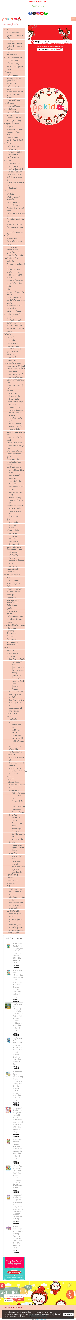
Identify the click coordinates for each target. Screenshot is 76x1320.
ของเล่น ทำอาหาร (16, 410)
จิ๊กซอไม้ (12, 558)
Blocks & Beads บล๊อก (18, 797)
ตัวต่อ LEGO (13, 393)
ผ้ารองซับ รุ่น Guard (16, 930)
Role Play (13, 815)
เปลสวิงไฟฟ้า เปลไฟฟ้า (15, 169)
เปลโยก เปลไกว (13, 166)
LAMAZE (10, 779)
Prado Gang (11, 883)
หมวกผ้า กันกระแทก (14, 325)
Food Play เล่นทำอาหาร (17, 829)
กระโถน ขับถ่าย (12, 250)
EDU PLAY (11, 656)
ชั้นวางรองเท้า (12, 639)
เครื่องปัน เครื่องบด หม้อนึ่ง (16, 214)
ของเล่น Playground (12, 575)
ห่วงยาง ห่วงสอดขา (14, 346)
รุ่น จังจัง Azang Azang (18, 671)
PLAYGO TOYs (12, 774)
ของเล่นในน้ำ (12, 357)
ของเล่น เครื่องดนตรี (14, 443)
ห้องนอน (7, 160)
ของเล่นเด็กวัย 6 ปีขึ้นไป (16, 366)
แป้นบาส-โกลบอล (13, 592)
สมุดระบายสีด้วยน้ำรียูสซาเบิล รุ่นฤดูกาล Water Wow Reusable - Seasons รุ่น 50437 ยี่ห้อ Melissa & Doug (18, 953)
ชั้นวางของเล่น (12, 642)
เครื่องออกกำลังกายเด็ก (15, 616)
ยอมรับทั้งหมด (68, 1314)
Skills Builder (14, 790)
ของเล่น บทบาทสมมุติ (15, 402)
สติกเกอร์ (12, 478)
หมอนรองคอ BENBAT (15, 306)
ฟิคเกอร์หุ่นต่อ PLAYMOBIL (14, 397)
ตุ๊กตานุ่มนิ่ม (13, 522)
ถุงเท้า (9, 52)
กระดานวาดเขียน (15, 508)
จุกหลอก (10, 115)
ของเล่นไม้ (11, 572)
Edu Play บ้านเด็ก (16, 692)
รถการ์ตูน (10, 594)
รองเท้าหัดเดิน (12, 55)
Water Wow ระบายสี (16, 862)
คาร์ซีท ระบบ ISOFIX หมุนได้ (14, 276)
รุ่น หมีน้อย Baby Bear (18, 663)
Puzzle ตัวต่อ (17, 845)
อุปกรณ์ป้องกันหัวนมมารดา (14, 95)
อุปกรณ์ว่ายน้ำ (9, 337)
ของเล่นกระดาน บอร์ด (15, 512)
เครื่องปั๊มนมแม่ (12, 75)
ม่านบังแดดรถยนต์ (14, 297)
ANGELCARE (12, 651)
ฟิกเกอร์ (10, 391)
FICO (9, 716)
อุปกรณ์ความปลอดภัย (12, 314)
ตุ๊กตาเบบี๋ (12, 525)
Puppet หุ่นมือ (17, 839)
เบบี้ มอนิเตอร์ (12, 188)
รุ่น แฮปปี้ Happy (18, 667)
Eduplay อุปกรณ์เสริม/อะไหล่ (15, 709)
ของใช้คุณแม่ (9, 103)
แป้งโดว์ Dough (12, 569)
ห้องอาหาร (8, 191)
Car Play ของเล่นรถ (18, 835)
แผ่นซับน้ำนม (12, 83)
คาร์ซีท (12, 722)
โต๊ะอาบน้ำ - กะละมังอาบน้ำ (14, 242)
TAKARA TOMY (13, 933)
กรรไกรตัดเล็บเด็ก (13, 112)
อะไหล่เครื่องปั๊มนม (14, 78)
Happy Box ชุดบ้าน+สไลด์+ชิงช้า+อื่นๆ (17, 769)
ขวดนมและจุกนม (15, 889)
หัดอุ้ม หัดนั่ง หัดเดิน (11, 123)
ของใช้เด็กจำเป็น (15, 752)
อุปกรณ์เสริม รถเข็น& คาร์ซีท (14, 284)
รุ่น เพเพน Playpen (15, 687)
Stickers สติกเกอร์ (17, 857)
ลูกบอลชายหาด (12, 351)
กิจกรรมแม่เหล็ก (13, 459)
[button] (69, 19)
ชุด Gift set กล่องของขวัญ (15, 36)
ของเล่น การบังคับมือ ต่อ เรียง (16, 433)
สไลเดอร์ (10, 578)
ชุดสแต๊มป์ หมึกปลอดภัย (15, 482)
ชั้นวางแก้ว (11, 636)
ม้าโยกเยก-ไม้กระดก (14, 589)
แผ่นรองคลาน (12, 611)
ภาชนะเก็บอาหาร (13, 205)
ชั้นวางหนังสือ (12, 633)
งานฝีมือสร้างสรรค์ (14, 467)
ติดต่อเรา (31, 1299)
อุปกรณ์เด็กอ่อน (10, 109)
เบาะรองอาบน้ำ (12, 247)
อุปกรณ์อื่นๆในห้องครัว (15, 232)
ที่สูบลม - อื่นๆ (12, 360)
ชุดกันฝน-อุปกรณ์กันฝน (13, 58)
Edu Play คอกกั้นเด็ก (17, 659)
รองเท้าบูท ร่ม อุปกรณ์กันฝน (15, 67)
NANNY (10, 878)
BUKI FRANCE (12, 653)
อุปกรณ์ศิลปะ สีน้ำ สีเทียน (16, 471)
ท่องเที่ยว (7, 289)
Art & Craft (13, 853)
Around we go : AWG (15, 129)
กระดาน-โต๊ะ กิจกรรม (15, 505)
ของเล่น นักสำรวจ (15, 429)
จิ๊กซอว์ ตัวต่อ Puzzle (14, 550)
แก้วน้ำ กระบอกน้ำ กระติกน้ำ (13, 198)
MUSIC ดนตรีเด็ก (18, 806)
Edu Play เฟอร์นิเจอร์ (17, 700)
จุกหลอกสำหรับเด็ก (16, 902)
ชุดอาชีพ (12, 404)
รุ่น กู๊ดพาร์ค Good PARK (16, 676)
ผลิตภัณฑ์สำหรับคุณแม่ (16, 893)
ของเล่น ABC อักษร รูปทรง (15, 446)
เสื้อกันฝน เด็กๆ (12, 61)
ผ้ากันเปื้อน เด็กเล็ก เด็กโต (15, 220)
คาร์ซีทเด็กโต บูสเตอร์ (15, 280)
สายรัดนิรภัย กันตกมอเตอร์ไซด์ (16, 301)
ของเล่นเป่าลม (12, 533)
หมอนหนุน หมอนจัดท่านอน (15, 184)
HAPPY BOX (12, 754)
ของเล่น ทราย (12, 566)
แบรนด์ (7, 648)
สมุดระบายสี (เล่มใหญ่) (15, 493)
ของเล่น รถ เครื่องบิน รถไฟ (14, 438)
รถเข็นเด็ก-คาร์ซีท (11, 258)
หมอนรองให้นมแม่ (13, 100)
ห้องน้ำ (7, 236)
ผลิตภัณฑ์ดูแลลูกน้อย (17, 897)
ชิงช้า (9, 586)
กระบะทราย (11, 597)
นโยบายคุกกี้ (21, 1316)
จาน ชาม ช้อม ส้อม (14, 202)
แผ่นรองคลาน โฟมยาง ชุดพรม (15, 329)
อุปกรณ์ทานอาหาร (16, 905)
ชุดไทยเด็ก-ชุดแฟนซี (14, 46)
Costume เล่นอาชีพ (17, 824)
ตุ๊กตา (9, 519)
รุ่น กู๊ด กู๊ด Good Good (18, 682)
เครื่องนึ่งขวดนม (13, 86)
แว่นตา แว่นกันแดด (14, 311)
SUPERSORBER (13, 911)
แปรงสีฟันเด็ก (12, 239)
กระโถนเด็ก (13, 908)
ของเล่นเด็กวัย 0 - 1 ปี (15, 374)
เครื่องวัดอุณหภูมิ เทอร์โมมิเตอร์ (13, 147)
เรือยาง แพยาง (12, 343)
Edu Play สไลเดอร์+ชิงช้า (15, 695)
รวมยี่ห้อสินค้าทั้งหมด (35, 1291)
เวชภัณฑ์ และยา (13, 157)
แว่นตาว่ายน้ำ (12, 354)
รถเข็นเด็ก (10, 261)
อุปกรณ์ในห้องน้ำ (13, 252)
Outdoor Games (18, 812)
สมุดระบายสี (16, 869)
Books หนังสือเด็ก (17, 802)
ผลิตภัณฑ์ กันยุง (13, 155)
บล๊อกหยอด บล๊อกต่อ (14, 451)
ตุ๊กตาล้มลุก (13, 539)
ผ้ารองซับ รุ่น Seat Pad (16, 920)
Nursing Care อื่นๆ (14, 120)
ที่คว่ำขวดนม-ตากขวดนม (15, 228)
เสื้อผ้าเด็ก (10, 41)
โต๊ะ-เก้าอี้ (10, 631)
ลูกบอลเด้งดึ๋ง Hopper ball (14, 542)
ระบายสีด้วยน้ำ (14, 475)
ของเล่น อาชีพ (14, 407)
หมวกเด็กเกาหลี (13, 33)
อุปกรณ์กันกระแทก (14, 323)
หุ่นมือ (11, 527)
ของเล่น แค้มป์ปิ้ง (15, 426)
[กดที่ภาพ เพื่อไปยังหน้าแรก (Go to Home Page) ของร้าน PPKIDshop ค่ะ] (50, 96)
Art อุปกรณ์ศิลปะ (18, 867)
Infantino (10, 776)
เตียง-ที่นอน (11, 628)
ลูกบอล (9, 614)
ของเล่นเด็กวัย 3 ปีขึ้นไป (16, 369)
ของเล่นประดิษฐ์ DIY (17, 497)
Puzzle (12, 842)
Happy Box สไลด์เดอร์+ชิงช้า (16, 764)
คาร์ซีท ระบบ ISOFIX (14, 272)
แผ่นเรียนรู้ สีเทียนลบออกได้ (14, 463)
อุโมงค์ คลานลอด (13, 600)
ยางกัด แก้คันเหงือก (14, 118)
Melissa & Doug (13, 782)
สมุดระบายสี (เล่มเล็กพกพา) (17, 487)
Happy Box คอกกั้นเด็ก (16, 758)
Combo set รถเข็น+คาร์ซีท (16, 265)
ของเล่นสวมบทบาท (16, 819)
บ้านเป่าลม (13, 536)
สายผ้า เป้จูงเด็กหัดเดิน (15, 140)
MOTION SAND (12, 875)
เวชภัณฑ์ (7, 143)
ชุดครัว (9, 608)
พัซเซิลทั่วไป (13, 555)
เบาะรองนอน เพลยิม (14, 163)
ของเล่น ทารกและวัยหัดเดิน (15, 381)
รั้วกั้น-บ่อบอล (12, 605)
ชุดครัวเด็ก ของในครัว (15, 419)
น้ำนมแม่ (7, 72)
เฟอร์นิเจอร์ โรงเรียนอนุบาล (14, 625)
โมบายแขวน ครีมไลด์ (14, 174)
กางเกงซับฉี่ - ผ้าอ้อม (14, 43)
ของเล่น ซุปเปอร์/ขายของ (15, 414)
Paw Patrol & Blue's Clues (17, 786)
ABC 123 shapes (18, 793)
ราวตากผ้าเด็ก (12, 645)
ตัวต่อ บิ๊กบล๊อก (12, 603)
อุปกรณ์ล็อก (11, 317)
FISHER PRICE (13, 714)
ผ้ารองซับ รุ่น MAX (16, 927)
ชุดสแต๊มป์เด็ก (17, 872)
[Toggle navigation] (73, 19)
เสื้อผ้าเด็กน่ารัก (10, 29)
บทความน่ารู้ (32, 1303)
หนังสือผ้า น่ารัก (13, 530)
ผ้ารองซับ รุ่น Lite (15, 924)
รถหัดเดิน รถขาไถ (13, 137)
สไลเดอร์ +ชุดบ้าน (13, 583)
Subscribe (8, 1300)
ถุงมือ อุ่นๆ (10, 49)
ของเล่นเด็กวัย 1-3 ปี (14, 371)
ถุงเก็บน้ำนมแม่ (12, 81)
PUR (8, 886)
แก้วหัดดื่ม (10, 194)
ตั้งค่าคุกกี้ (57, 1314)
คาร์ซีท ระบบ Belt (13, 269)
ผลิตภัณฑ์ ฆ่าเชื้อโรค (14, 152)
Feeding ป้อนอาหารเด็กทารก (16, 209)
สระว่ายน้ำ (11, 340)
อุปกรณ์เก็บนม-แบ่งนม (15, 92)
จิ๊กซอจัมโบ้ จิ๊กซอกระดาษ (17, 562)
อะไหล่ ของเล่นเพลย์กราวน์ (14, 620)
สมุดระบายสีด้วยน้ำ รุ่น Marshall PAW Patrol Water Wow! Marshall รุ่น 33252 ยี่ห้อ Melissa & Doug (17, 1148)
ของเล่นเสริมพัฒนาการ (13, 363)
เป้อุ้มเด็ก (10, 126)
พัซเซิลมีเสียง (14, 552)
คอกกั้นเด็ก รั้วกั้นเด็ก (14, 320)
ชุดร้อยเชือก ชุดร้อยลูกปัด (14, 455)
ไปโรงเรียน (8, 334)
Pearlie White (12, 880)
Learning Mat (17, 809)
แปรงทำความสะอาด (14, 224)
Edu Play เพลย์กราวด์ (16, 704)
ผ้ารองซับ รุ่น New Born (16, 915)
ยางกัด (11, 900)
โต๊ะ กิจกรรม (13, 516)
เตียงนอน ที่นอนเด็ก (14, 172)
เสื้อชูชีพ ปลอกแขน (14, 349)
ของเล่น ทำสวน (15, 423)
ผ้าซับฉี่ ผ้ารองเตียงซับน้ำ (15, 178)
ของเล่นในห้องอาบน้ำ (15, 255)
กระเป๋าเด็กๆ (11, 308)
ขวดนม (9, 89)
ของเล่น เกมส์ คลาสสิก (15, 377)
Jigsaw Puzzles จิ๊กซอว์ (18, 849)
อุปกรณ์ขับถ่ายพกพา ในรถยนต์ (15, 293)
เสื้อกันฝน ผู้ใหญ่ (13, 63)
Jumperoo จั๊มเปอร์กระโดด (14, 133)
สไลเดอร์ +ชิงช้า (13, 580)
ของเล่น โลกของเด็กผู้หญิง (15, 386)
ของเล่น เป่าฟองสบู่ (14, 547)
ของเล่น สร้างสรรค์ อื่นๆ (16, 501)
